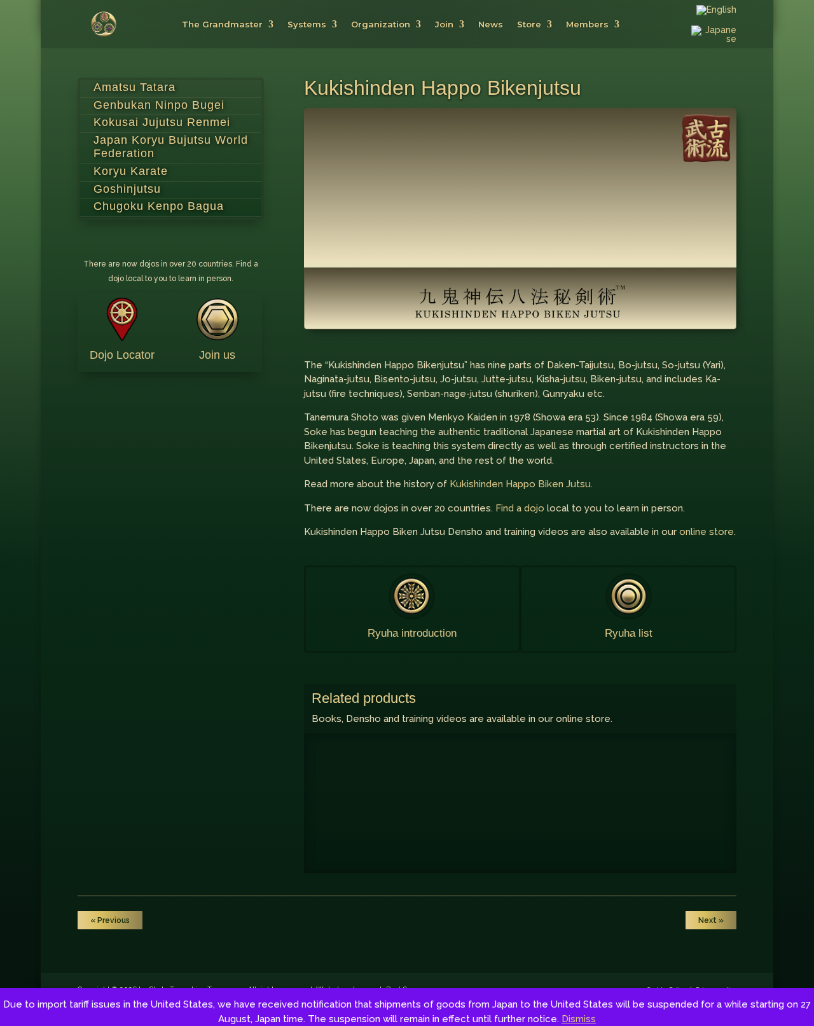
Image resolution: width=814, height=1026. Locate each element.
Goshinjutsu (127, 189)
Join (444, 24)
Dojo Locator (122, 355)
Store (529, 24)
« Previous (110, 920)
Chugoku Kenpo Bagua (158, 206)
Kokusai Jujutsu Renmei (161, 122)
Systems (306, 24)
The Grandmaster (222, 24)
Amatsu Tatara (134, 87)
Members (587, 24)
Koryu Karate (130, 171)
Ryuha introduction (412, 633)
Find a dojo (519, 508)
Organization (380, 24)
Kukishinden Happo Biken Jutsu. (521, 484)
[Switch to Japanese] (713, 36)
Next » (711, 920)
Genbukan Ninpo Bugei (158, 105)
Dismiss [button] (579, 1019)
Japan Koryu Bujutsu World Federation (170, 147)
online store (706, 531)
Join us (217, 355)
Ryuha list (628, 633)
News (490, 24)
